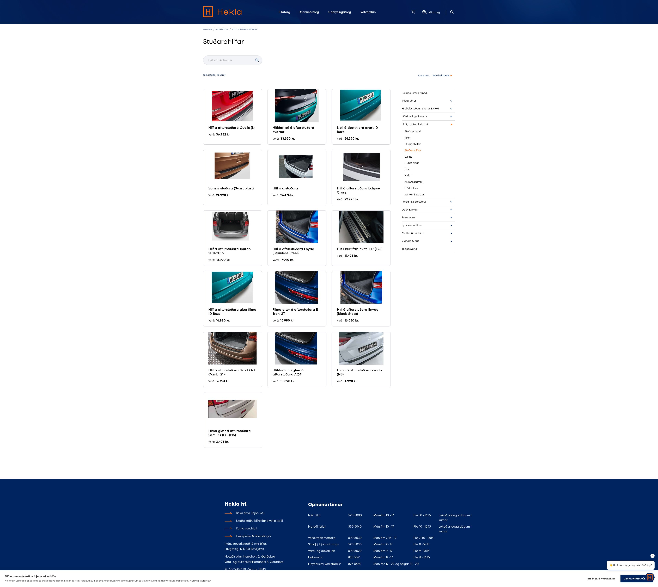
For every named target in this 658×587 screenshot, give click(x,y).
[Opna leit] (452, 12)
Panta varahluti (246, 528)
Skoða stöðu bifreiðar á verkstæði (259, 520)
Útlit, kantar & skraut (244, 29)
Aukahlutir (222, 29)
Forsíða (207, 29)
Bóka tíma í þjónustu (250, 513)
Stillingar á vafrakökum (601, 578)
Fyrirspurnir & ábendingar (253, 536)
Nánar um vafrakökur (200, 580)
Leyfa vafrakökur (636, 578)
